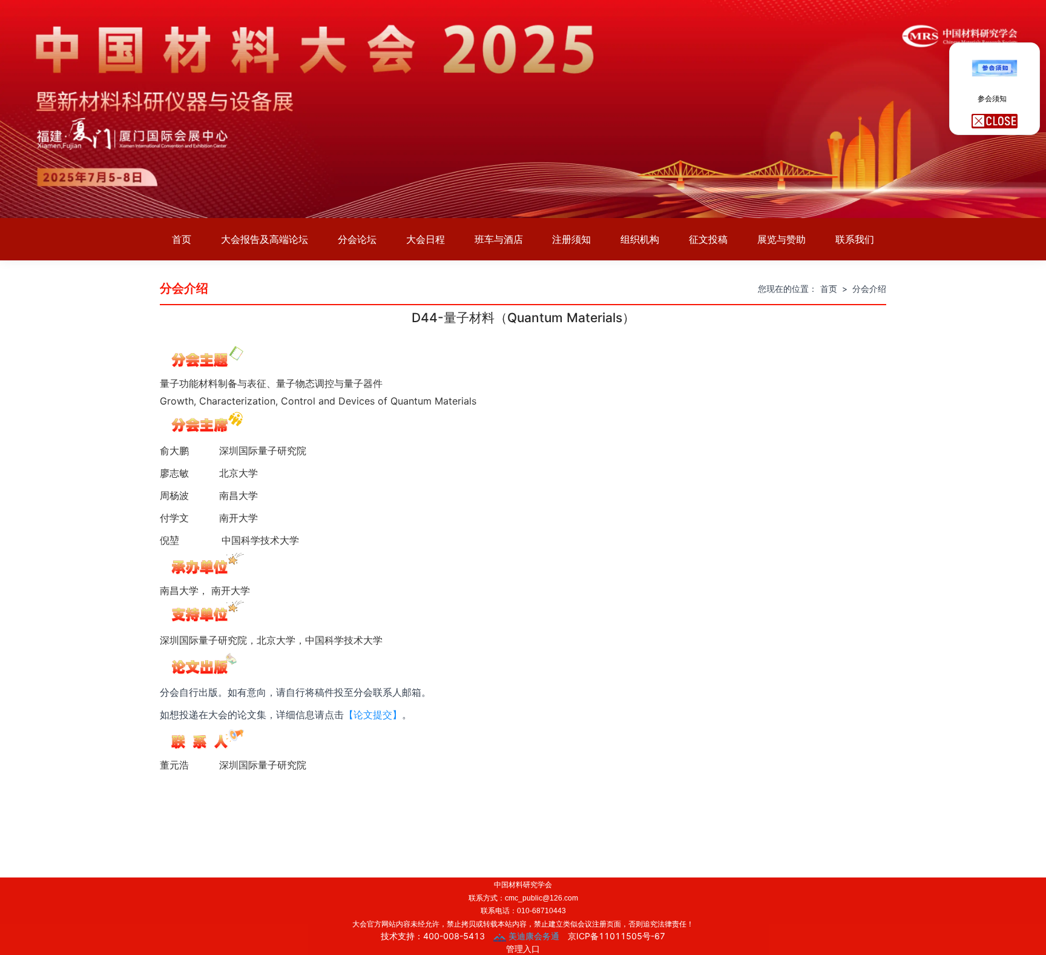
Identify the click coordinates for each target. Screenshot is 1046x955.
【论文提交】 (373, 715)
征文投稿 (708, 239)
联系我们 (854, 239)
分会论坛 (357, 239)
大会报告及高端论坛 (264, 239)
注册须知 (571, 239)
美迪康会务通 (532, 936)
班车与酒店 (499, 239)
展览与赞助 (781, 239)
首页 (181, 239)
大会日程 (425, 239)
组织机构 (639, 239)
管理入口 (523, 948)
